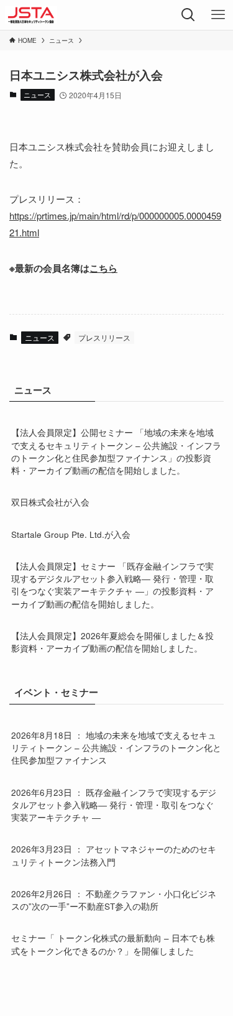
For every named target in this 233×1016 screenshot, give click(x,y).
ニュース (37, 94)
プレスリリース (104, 337)
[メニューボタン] (218, 15)
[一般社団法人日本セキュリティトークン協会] (31, 15)
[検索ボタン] (188, 15)
